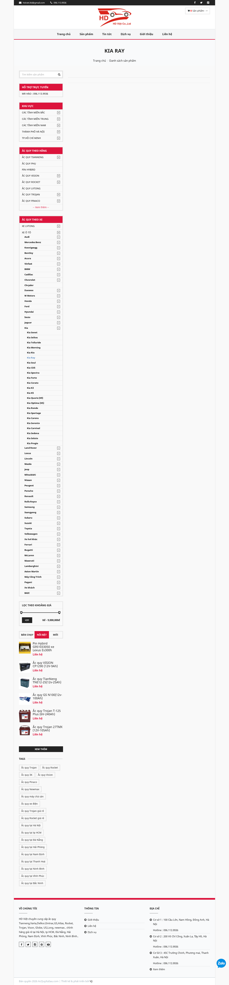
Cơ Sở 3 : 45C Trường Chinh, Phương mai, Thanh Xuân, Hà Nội (181, 955)
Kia (26, 328)
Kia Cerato (32, 383)
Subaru (28, 518)
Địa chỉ (154, 908)
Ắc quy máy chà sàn (32, 796)
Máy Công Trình (33, 577)
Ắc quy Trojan (31, 194)
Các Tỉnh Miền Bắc (33, 112)
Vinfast (28, 264)
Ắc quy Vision (30, 175)
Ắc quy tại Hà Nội (31, 825)
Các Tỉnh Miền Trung (35, 119)
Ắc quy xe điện (29, 803)
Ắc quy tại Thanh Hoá (33, 861)
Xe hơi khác (30, 539)
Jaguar (28, 322)
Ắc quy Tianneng (32, 157)
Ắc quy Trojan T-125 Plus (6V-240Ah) (47, 712)
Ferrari (28, 544)
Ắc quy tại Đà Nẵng (32, 839)
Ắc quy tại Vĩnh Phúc (32, 875)
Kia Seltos (32, 337)
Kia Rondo (32, 408)
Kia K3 (30, 388)
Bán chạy (27, 634)
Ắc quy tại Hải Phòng (33, 847)
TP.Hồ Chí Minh (31, 138)
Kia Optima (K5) (35, 403)
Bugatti (28, 550)
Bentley (28, 253)
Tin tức (107, 34)
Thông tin (91, 908)
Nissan (28, 480)
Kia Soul (31, 362)
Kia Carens (33, 418)
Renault (28, 496)
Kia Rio (31, 352)
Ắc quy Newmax (30, 789)
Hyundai (29, 312)
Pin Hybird (28, 169)
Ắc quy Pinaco (31, 201)
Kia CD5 (31, 368)
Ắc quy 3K (26, 774)
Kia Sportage (34, 413)
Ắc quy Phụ (29, 163)
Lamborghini (31, 566)
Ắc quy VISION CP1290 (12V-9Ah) (45, 664)
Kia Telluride (34, 342)
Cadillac (28, 274)
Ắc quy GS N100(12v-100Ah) (47, 696)
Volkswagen (31, 534)
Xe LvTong (28, 226)
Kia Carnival (33, 428)
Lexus (27, 453)
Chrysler (29, 285)
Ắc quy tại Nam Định (32, 854)
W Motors (29, 295)
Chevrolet (29, 280)
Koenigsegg (30, 247)
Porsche (28, 491)
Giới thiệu (146, 34)
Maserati (29, 561)
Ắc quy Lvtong (31, 188)
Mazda (28, 464)
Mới (55, 634)
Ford (26, 306)
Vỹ (91, 981)
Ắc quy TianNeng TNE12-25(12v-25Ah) (47, 680)
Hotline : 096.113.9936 (165, 930)
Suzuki (28, 523)
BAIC (27, 593)
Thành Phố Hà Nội (33, 131)
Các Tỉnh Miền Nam (34, 125)
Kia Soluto (32, 438)
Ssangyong (30, 512)
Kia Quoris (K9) (35, 398)
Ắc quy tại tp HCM (31, 832)
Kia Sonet (32, 332)
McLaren (29, 555)
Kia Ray (114, 50)
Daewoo (28, 290)
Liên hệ (167, 34)
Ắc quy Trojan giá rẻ (32, 810)
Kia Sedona (33, 433)
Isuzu (27, 317)
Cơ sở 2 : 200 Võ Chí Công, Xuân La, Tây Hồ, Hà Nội (180, 938)
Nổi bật (42, 634)
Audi (27, 237)
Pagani (28, 582)
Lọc (27, 620)
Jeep (26, 469)
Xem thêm (41, 749)
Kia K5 (30, 393)
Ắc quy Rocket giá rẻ (32, 818)
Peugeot (29, 485)
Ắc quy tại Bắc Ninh (32, 883)
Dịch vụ (126, 34)
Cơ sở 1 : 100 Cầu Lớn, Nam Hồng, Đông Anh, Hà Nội (181, 922)
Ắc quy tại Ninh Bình (32, 868)
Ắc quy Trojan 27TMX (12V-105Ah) (48, 728)
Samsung (29, 507)
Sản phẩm (86, 34)
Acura (27, 258)
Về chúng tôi (28, 908)
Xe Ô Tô (26, 232)
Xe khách (29, 587)
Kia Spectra (33, 373)
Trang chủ (64, 34)
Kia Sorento (33, 423)
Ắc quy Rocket (31, 182)
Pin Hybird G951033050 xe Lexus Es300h (43, 646)
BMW (27, 269)
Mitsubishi (30, 475)
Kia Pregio (32, 443)
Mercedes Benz (32, 242)
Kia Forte (32, 378)
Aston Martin (31, 571)
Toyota (28, 528)
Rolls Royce (30, 501)
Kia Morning (33, 347)
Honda (28, 301)
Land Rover (30, 448)
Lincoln (28, 458)
